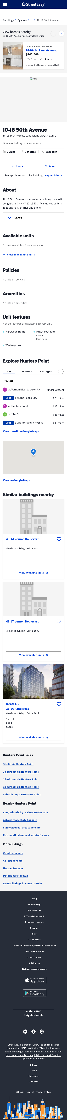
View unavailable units (21, 254)
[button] (33, 218)
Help (34, 933)
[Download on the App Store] (34, 980)
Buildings (8, 20)
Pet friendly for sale (15, 875)
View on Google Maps (16, 480)
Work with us (34, 910)
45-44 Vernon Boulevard (22, 539)
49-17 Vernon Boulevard (22, 621)
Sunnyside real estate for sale (22, 827)
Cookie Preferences (34, 951)
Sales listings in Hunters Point (22, 794)
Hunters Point (34, 143)
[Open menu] (4, 4)
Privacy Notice (34, 957)
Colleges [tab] (46, 371)
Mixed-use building (12, 143)
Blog (34, 898)
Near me (34, 928)
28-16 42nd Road (18, 709)
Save (51, 166)
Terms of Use (34, 939)
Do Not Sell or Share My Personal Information (34, 945)
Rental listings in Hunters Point (22, 883)
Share (19, 166)
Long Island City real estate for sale (25, 812)
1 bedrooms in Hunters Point (21, 771)
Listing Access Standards (34, 969)
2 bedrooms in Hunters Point (21, 779)
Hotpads (33, 1076)
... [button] (32, 20)
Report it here (53, 175)
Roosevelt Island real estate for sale (26, 835)
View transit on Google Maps (21, 431)
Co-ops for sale (13, 860)
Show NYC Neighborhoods (33, 1012)
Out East (33, 1081)
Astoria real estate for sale (20, 820)
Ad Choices (34, 963)
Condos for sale (13, 853)
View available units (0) (33, 572)
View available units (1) (33, 737)
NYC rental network (34, 916)
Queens (22, 20)
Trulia (33, 1070)
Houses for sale (13, 868)
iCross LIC (12, 704)
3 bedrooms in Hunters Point (21, 786)
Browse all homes (34, 922)
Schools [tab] (26, 371)
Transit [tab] (9, 371)
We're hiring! (34, 904)
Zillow (33, 1065)
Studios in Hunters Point (18, 764)
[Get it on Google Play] (34, 993)
